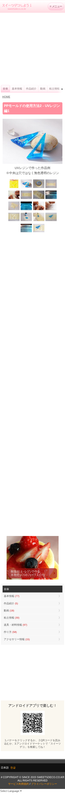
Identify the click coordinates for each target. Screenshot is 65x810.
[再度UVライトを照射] (26, 209)
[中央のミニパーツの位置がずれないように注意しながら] (39, 220)
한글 (13, 767)
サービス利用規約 (18, 783)
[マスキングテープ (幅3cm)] (39, 187)
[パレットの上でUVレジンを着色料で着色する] (26, 220)
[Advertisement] (32, 49)
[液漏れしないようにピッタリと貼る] (14, 198)
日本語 (5, 767)
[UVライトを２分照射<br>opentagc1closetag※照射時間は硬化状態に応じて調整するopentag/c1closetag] (51, 198)
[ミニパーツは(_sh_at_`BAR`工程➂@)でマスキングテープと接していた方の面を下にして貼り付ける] (14, 220)
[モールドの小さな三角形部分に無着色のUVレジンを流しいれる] (39, 198)
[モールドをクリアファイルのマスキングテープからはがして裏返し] (14, 209)
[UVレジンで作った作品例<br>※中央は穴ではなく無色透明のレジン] (26, 187)
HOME (6, 96)
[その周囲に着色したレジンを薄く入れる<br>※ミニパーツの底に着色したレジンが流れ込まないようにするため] (51, 220)
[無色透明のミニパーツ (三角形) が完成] (51, 209)
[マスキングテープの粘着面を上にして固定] (51, 187)
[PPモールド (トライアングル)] (14, 187)
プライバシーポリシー (44, 783)
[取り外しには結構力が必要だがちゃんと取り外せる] (39, 209)
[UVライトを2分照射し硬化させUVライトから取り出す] (26, 231)
